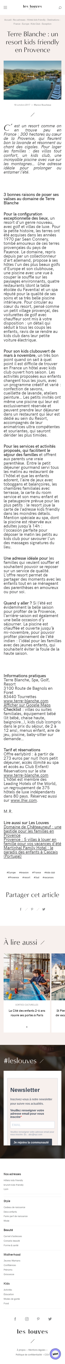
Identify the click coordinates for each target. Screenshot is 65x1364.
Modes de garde (12, 1298)
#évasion (24, 872)
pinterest (32, 909)
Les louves (32, 1331)
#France (36, 872)
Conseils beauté (12, 1240)
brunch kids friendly (13, 1184)
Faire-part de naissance (16, 1216)
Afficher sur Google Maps (27, 705)
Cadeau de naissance (14, 1207)
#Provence (13, 877)
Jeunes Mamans (12, 1260)
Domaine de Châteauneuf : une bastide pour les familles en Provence (32, 831)
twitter (43, 909)
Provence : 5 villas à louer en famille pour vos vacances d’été (32, 841)
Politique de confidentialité (29, 1354)
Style (7, 1201)
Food (6, 1303)
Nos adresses (12, 1174)
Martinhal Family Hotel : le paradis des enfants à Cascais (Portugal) (31, 852)
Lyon (6, 1189)
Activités (8, 1289)
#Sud (36, 877)
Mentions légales (37, 1349)
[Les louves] (32, 9)
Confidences (10, 1265)
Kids (7, 1283)
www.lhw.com (24, 800)
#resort (26, 877)
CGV (46, 1354)
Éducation (9, 1294)
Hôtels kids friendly (13, 1180)
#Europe (11, 872)
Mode (6, 1220)
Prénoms (8, 1269)
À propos (21, 1349)
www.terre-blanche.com (26, 700)
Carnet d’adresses (13, 1236)
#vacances (48, 877)
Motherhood (12, 1254)
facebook (20, 909)
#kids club (49, 872)
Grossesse (9, 1274)
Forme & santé (11, 1245)
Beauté (8, 1230)
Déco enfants (10, 1211)
